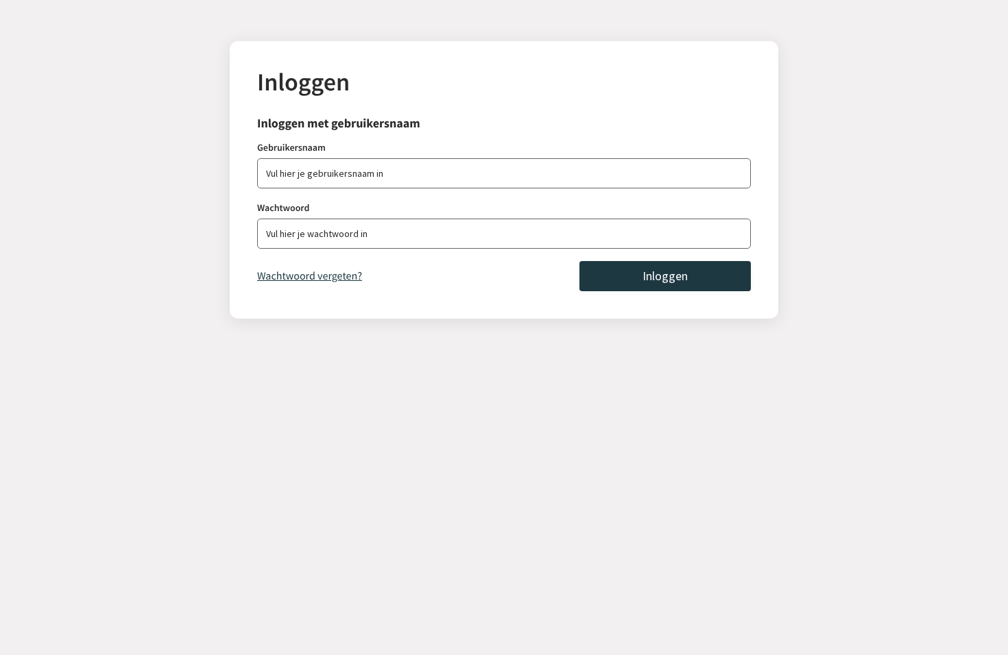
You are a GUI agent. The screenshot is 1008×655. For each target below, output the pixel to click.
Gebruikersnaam (291, 147)
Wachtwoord (283, 207)
